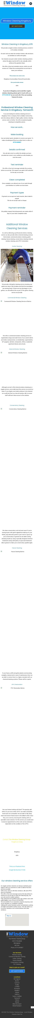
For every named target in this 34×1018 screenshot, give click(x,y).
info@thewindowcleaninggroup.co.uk (19, 863)
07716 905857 (19, 859)
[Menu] (30, 3)
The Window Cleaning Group (19, 839)
